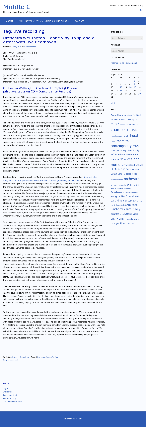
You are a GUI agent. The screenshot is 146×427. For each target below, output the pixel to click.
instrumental (126, 154)
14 (130, 87)
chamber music (124, 129)
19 (121, 90)
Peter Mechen (30, 46)
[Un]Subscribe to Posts (12, 401)
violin (114, 219)
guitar (119, 150)
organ (114, 184)
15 (135, 87)
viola (135, 213)
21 (130, 90)
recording (127, 188)
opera (121, 173)
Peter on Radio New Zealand (124, 63)
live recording (43, 357)
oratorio (120, 179)
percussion (122, 185)
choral (133, 135)
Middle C (16, 7)
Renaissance (117, 192)
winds (130, 219)
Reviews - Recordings (20, 357)
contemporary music (126, 145)
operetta (114, 180)
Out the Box (77, 419)
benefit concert (125, 124)
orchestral (53, 357)
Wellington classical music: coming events (44, 21)
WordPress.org (9, 398)
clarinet (113, 141)
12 (121, 87)
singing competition (131, 193)
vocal (122, 218)
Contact (80, 21)
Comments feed (10, 395)
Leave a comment (10, 360)
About (9, 21)
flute (113, 150)
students (126, 213)
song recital (118, 196)
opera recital (131, 173)
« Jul (113, 103)
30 (139, 93)
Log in (5, 388)
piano (131, 184)
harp (124, 151)
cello (135, 124)
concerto (123, 141)
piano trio (119, 188)
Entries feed (8, 391)
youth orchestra (125, 223)
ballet (123, 120)
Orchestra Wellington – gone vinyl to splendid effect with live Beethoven (49, 40)
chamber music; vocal (119, 136)
